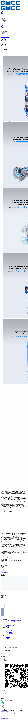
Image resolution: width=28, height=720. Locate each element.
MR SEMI (8, 637)
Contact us (8, 634)
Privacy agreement (4, 711)
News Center (3, 24)
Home (2, 11)
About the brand (9, 632)
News (7, 628)
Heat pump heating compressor (12, 623)
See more (6, 572)
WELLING (8, 638)
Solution (2, 13)
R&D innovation (9, 633)
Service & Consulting (5, 23)
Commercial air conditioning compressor (14, 621)
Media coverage (9, 630)
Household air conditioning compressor (14, 620)
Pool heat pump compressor (11, 625)
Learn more (8, 626)
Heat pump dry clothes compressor (13, 624)
